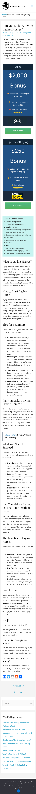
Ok (18, 791)
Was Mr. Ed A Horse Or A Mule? (14, 754)
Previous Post (18, 686)
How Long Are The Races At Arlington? (16, 740)
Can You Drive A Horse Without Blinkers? (17, 761)
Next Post (18, 692)
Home (4, 14)
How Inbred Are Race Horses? (13, 729)
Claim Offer (18, 131)
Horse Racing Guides (10, 33)
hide (20, 219)
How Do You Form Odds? (11, 750)
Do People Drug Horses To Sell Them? (16, 758)
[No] (33, 787)
